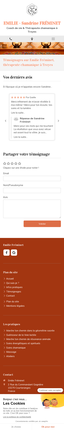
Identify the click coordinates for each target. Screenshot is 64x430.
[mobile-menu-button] (53, 39)
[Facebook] (6, 252)
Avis (5, 197)
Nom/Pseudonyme (13, 185)
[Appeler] (10, 39)
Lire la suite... (18, 112)
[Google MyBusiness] (14, 252)
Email (6, 173)
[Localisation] (32, 39)
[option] (32, 117)
